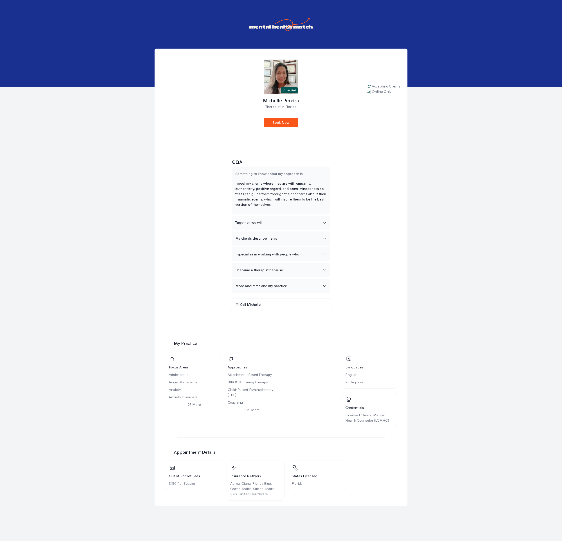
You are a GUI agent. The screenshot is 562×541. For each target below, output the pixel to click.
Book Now (281, 122)
